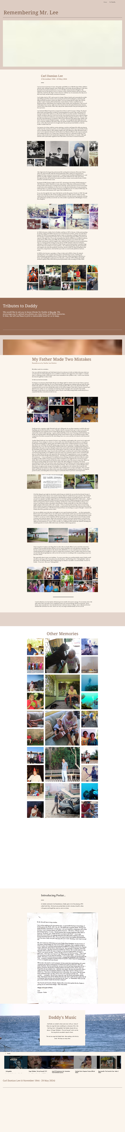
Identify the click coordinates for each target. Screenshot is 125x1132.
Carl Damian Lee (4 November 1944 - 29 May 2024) (29, 1080)
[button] (7, 1053)
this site (53, 312)
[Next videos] (123, 1061)
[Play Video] (15, 1062)
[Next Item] (95, 153)
